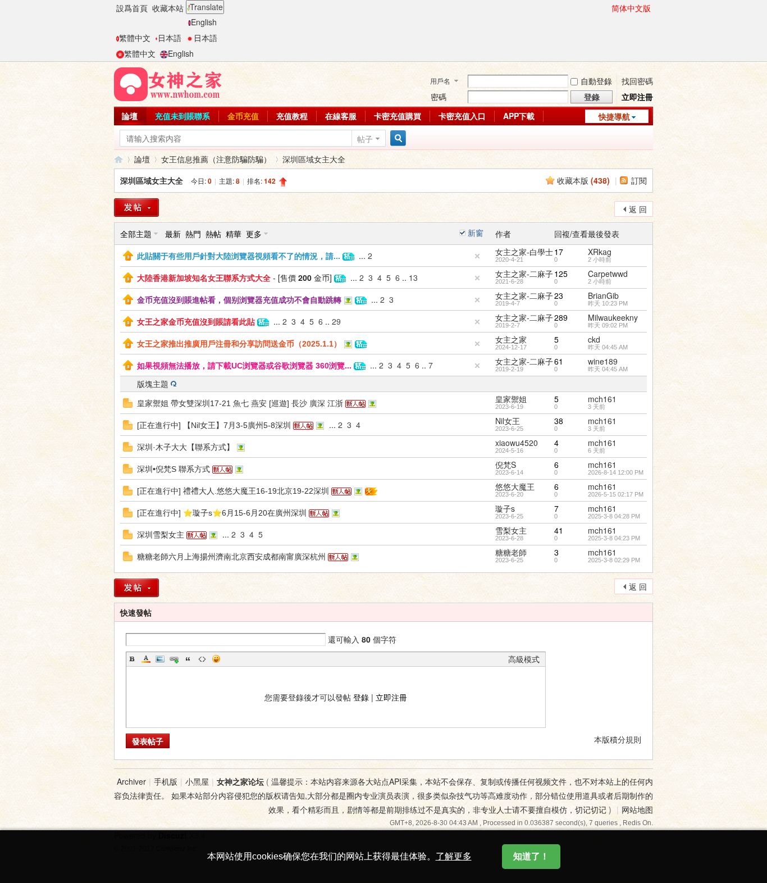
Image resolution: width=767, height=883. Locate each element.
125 (561, 273)
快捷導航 (614, 116)
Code (202, 658)
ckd (594, 339)
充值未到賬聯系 (182, 115)
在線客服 (341, 115)
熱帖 (213, 233)
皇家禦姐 (511, 398)
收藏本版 (583, 180)
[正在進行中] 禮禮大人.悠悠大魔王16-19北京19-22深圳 (233, 490)
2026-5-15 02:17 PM (615, 494)
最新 (173, 233)
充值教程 (292, 115)
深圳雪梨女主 (160, 534)
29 (336, 321)
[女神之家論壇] (168, 83)
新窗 (475, 232)
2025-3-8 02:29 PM (614, 560)
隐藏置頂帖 (477, 256)
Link (174, 658)
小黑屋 (197, 781)
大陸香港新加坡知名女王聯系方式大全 (204, 278)
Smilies (216, 658)
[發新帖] (136, 207)
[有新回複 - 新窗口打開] (128, 401)
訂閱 (639, 180)
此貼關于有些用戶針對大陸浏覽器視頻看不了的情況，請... (238, 256)
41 (558, 530)
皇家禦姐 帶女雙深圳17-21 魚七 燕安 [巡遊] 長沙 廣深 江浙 (240, 403)
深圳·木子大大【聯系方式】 (185, 447)
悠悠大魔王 (515, 486)
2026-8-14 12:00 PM (615, 472)
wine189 (603, 361)
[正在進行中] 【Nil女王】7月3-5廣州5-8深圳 (214, 425)
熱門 (193, 233)
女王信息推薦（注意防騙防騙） (216, 159)
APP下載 (519, 115)
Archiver (131, 781)
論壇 (130, 115)
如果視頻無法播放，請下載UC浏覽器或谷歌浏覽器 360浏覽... (244, 365)
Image (160, 658)
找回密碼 (637, 81)
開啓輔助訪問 (606, 8)
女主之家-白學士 (524, 251)
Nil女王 (507, 420)
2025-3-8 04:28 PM (614, 516)
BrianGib (603, 295)
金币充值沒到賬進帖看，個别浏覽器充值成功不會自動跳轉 (239, 299)
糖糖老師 (511, 552)
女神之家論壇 (118, 159)
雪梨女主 (511, 530)
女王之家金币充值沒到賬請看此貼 (196, 321)
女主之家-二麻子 (524, 273)
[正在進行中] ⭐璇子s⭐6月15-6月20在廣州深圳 (222, 512)
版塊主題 (152, 383)
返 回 (638, 209)
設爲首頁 (132, 7)
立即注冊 (637, 96)
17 (558, 251)
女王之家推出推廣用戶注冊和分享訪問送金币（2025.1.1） (239, 343)
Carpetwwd (608, 273)
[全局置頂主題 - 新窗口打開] (128, 254)
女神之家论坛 (240, 781)
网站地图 (637, 809)
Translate (206, 6)
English (204, 22)
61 (558, 361)
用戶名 (440, 80)
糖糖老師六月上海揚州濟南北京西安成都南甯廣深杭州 (231, 556)
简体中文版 (631, 7)
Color (146, 658)
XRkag (599, 251)
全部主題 (136, 233)
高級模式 (524, 658)
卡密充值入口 (462, 115)
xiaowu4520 (516, 442)
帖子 (365, 138)
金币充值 (243, 115)
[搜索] (396, 138)
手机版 (165, 781)
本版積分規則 (617, 739)
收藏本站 (168, 7)
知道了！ (531, 856)
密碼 (438, 96)
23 (558, 295)
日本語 (169, 37)
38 (558, 420)
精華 (233, 233)
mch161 (602, 398)
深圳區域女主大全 (313, 159)
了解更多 (454, 856)
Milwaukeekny (613, 317)
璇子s (505, 508)
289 (561, 317)
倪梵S (505, 464)
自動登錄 (596, 81)
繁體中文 (134, 37)
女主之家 (511, 339)
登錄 (361, 697)
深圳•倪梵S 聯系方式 (173, 469)
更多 (254, 233)
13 (413, 277)
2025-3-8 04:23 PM (614, 538)
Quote (188, 658)
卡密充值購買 (397, 115)
